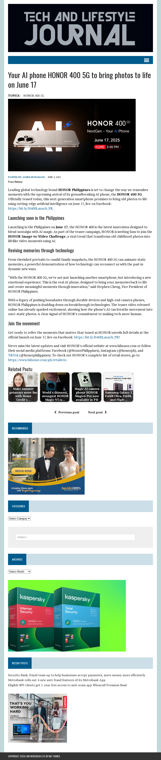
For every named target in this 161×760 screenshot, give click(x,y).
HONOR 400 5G (33, 95)
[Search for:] (75, 537)
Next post (95, 412)
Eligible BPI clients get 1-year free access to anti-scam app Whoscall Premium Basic (67, 685)
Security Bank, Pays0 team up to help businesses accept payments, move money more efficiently (76, 675)
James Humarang (34, 177)
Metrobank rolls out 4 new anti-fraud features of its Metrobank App (56, 680)
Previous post (68, 412)
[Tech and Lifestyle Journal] (80, 28)
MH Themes (54, 756)
